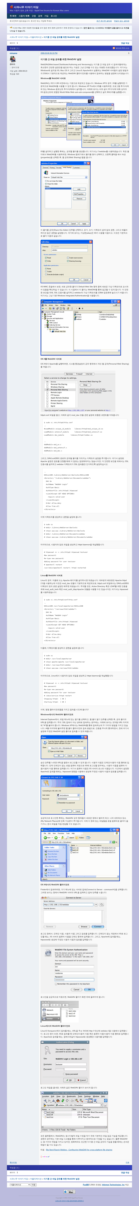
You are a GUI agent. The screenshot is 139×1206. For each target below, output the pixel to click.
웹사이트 (13, 1162)
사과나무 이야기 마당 (26, 7)
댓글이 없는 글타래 (121, 21)
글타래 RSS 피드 (122, 48)
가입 (46, 16)
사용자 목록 (24, 16)
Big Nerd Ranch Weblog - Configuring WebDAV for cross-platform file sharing (79, 1150)
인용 (127, 1162)
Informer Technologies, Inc (113, 1185)
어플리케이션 (36, 37)
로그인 (54, 16)
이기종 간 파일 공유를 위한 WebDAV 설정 (62, 37)
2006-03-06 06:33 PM (49, 53)
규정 (34, 16)
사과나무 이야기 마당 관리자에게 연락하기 (69, 1201)
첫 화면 (13, 16)
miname (13, 53)
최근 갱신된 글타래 (104, 21)
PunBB (86, 1185)
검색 (40, 16)
